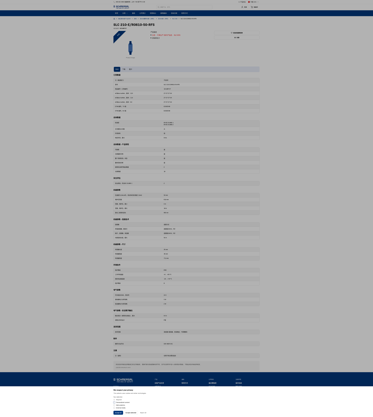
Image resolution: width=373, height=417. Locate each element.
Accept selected (130, 413)
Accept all (118, 413)
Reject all (143, 413)
